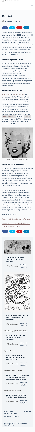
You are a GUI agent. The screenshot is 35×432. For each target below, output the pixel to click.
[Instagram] (30, 411)
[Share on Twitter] (12, 27)
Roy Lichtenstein (18, 94)
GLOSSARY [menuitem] (14, 413)
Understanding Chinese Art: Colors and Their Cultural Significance (15, 259)
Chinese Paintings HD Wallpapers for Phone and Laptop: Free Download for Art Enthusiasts (17, 377)
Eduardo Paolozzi (9, 116)
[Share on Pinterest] (19, 27)
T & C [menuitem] (11, 411)
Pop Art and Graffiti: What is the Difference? (16, 219)
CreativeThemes (9, 425)
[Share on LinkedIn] (26, 27)
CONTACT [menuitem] (16, 416)
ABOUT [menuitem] (6, 411)
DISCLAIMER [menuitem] (7, 416)
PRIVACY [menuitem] (6, 413)
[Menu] (32, 5)
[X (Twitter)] (27, 411)
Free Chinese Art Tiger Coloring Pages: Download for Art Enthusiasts (17, 317)
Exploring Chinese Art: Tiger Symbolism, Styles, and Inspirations (15, 337)
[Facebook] (24, 411)
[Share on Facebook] (5, 27)
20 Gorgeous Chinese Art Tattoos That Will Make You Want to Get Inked (15, 357)
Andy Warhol (6, 94)
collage (27, 116)
